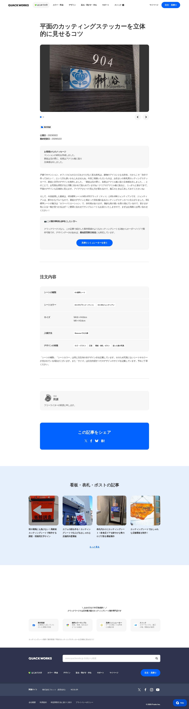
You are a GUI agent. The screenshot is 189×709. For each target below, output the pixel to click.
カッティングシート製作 (37, 639)
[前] (138, 117)
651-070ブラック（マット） (85, 305)
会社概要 (32, 702)
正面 (90, 346)
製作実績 (47, 127)
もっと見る (94, 547)
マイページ (154, 5)
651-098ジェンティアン (106, 305)
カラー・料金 (58, 5)
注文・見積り (171, 5)
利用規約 (43, 702)
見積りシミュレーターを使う (94, 243)
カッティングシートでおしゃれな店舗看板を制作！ (144, 531)
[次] (146, 117)
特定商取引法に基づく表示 (61, 702)
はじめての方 (42, 5)
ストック (118, 5)
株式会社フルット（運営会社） (54, 690)
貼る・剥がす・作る (89, 5)
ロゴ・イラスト (80, 346)
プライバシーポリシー (84, 702)
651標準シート (80, 292)
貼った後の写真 (118, 346)
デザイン (72, 5)
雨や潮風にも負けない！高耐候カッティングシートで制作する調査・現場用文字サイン (43, 532)
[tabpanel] (94, 78)
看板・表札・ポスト (102, 346)
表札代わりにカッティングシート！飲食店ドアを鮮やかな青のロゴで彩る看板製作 (110, 532)
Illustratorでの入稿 (81, 333)
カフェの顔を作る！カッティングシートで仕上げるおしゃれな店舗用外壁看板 (77, 532)
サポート (105, 5)
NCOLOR (74, 690)
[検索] (156, 658)
